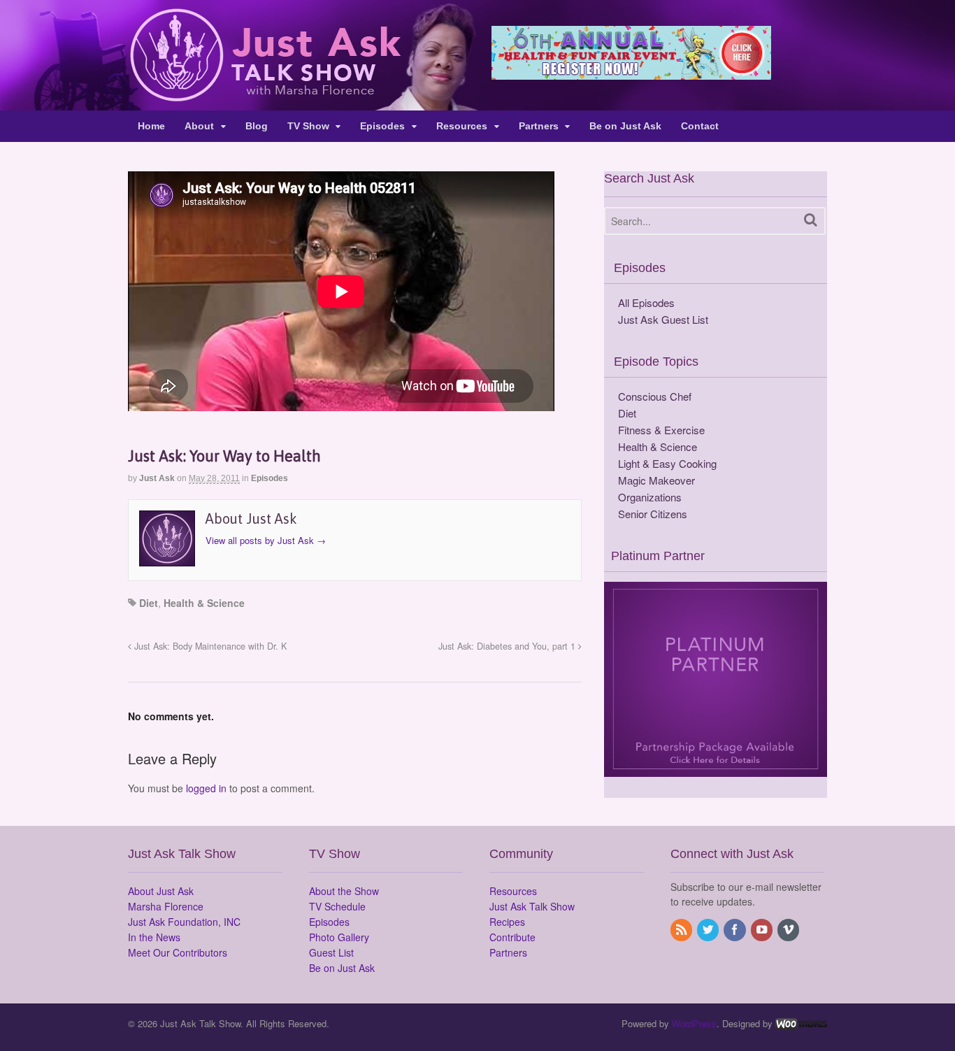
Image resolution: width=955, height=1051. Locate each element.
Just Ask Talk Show (532, 906)
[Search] (810, 220)
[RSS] (682, 930)
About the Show (344, 891)
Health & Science (204, 603)
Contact (700, 125)
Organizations (650, 496)
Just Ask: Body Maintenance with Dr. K (209, 646)
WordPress (694, 1023)
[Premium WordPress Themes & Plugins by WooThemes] (801, 1023)
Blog (256, 125)
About (199, 125)
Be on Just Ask (625, 125)
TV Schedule (337, 906)
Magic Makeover (656, 480)
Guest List (331, 952)
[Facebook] (735, 930)
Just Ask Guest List (663, 319)
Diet (148, 603)
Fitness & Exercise (661, 429)
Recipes (507, 922)
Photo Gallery (339, 937)
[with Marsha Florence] (264, 94)
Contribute (512, 937)
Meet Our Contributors (177, 952)
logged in (206, 788)
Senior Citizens (652, 513)
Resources (461, 125)
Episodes (382, 125)
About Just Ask (161, 891)
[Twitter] (709, 930)
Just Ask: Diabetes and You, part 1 (508, 646)
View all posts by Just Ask (266, 540)
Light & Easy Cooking (667, 463)
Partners (539, 125)
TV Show (308, 125)
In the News (154, 937)
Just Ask (157, 478)
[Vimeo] (789, 930)
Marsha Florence (165, 906)
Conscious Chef (654, 396)
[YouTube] (763, 930)
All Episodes (646, 302)
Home (151, 125)
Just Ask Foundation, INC (184, 922)
